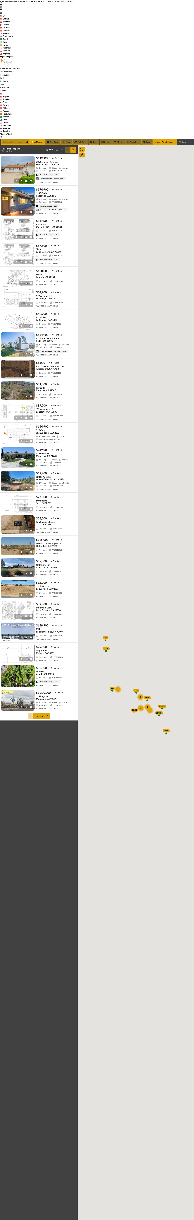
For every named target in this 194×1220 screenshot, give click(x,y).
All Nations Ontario (10, 68)
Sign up (3, 56)
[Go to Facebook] (1, 4)
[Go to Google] (1, 13)
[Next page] (73, 150)
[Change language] (2, 16)
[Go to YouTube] (1, 10)
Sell (2, 78)
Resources (5, 74)
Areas (3, 81)
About (3, 87)
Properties (5, 71)
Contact (4, 90)
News (3, 84)
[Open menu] (1, 137)
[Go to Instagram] (1, 7)
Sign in (10, 56)
